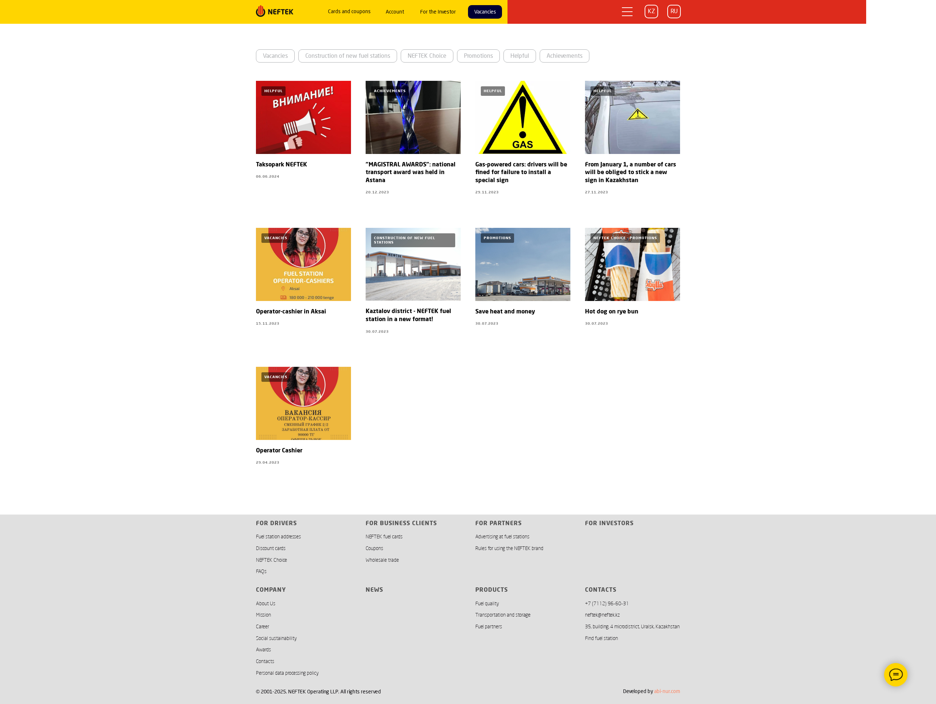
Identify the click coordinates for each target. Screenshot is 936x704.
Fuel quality (487, 603)
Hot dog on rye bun (611, 312)
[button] (627, 11)
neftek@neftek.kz (602, 615)
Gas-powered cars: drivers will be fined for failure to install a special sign (521, 173)
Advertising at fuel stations (502, 536)
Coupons (374, 548)
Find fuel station (601, 638)
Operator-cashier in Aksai (291, 312)
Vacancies (275, 56)
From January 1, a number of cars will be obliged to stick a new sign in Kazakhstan (630, 173)
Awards (263, 649)
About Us (265, 603)
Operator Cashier (279, 451)
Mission (263, 615)
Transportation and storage (503, 615)
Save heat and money (505, 312)
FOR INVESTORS (609, 524)
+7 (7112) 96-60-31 (607, 603)
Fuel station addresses (278, 536)
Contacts (265, 661)
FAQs (261, 571)
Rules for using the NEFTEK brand (509, 548)
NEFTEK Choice (427, 56)
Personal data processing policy (287, 673)
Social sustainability (276, 638)
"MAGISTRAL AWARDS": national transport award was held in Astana (411, 173)
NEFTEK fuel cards (384, 536)
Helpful (519, 56)
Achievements (564, 56)
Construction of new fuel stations (347, 56)
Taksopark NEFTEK (281, 165)
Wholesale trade (382, 560)
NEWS (374, 590)
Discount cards (271, 548)
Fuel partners (488, 626)
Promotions (478, 56)
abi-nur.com (667, 691)
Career (262, 626)
